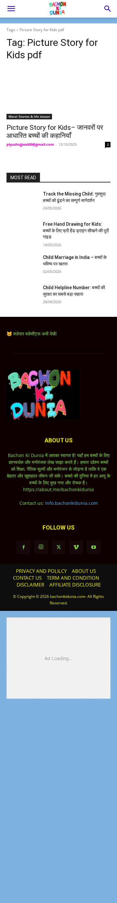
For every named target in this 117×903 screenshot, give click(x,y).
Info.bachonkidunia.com (71, 503)
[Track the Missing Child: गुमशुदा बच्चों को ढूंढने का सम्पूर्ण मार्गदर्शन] (22, 202)
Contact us (27, 577)
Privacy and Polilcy (41, 571)
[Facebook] (23, 547)
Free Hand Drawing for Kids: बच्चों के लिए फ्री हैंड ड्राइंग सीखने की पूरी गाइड (76, 230)
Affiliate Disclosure (75, 584)
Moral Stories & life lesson (29, 116)
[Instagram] (40, 547)
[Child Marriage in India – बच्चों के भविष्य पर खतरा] (22, 265)
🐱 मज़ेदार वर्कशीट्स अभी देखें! (31, 333)
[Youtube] (93, 547)
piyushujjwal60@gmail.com (30, 144)
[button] (11, 9)
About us (84, 571)
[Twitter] (58, 547)
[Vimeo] (76, 547)
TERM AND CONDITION (73, 577)
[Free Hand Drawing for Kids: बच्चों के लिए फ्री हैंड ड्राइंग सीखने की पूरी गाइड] (22, 232)
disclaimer (30, 584)
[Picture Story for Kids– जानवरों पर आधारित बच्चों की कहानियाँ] (58, 93)
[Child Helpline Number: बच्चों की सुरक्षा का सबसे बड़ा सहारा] (22, 295)
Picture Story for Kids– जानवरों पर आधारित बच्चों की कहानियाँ (54, 132)
